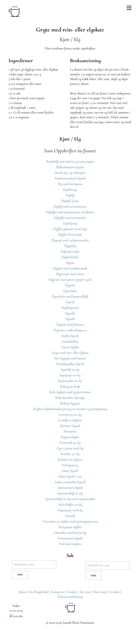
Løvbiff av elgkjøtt (70, 420)
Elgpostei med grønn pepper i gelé (70, 280)
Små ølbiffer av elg (70, 505)
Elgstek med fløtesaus (70, 325)
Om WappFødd (38, 592)
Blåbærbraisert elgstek (70, 167)
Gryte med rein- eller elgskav (70, 353)
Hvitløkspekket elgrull (70, 364)
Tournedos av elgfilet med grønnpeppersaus (70, 521)
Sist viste (85, 592)
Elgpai (70, 263)
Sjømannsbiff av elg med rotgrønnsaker (70, 499)
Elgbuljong (70, 223)
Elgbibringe (70, 190)
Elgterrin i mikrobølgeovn (70, 330)
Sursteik (70, 516)
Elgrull (70, 302)
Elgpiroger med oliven (70, 274)
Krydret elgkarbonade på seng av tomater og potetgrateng (70, 409)
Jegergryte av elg (70, 375)
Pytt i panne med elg (70, 448)
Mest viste (100, 592)
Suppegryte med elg (70, 510)
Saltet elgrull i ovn (70, 476)
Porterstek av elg (70, 443)
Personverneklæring (70, 597)
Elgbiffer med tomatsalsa (70, 218)
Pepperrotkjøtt (70, 437)
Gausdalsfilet (70, 341)
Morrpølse (70, 431)
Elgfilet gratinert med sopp (70, 229)
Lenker (72, 592)
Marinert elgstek (70, 426)
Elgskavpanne (70, 308)
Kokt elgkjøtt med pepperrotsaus (70, 392)
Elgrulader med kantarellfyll (70, 296)
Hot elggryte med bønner (70, 358)
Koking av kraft (70, 386)
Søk (20, 574)
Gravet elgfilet (70, 347)
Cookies (114, 592)
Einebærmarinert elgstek (70, 178)
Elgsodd (70, 313)
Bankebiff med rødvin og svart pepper (70, 162)
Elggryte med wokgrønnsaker (70, 240)
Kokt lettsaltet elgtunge (70, 398)
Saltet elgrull (70, 471)
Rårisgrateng (70, 465)
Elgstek (70, 319)
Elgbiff (70, 195)
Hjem (22, 592)
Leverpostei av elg (70, 415)
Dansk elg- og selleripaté (70, 173)
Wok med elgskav (70, 544)
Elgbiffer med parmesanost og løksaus (70, 212)
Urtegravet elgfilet (70, 527)
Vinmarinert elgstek (70, 538)
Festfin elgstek (70, 336)
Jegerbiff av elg (70, 370)
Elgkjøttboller (70, 257)
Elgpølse (70, 285)
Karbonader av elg (70, 381)
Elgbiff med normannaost (70, 206)
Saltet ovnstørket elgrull (70, 482)
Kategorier (58, 592)
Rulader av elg (70, 454)
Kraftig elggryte (70, 403)
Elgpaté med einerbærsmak (70, 268)
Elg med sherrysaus (70, 184)
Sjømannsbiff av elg (70, 493)
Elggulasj (70, 246)
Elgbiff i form (70, 201)
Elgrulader (70, 291)
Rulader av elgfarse (70, 460)
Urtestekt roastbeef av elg (70, 533)
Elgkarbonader (70, 251)
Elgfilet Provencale (70, 235)
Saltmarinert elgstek (70, 488)
